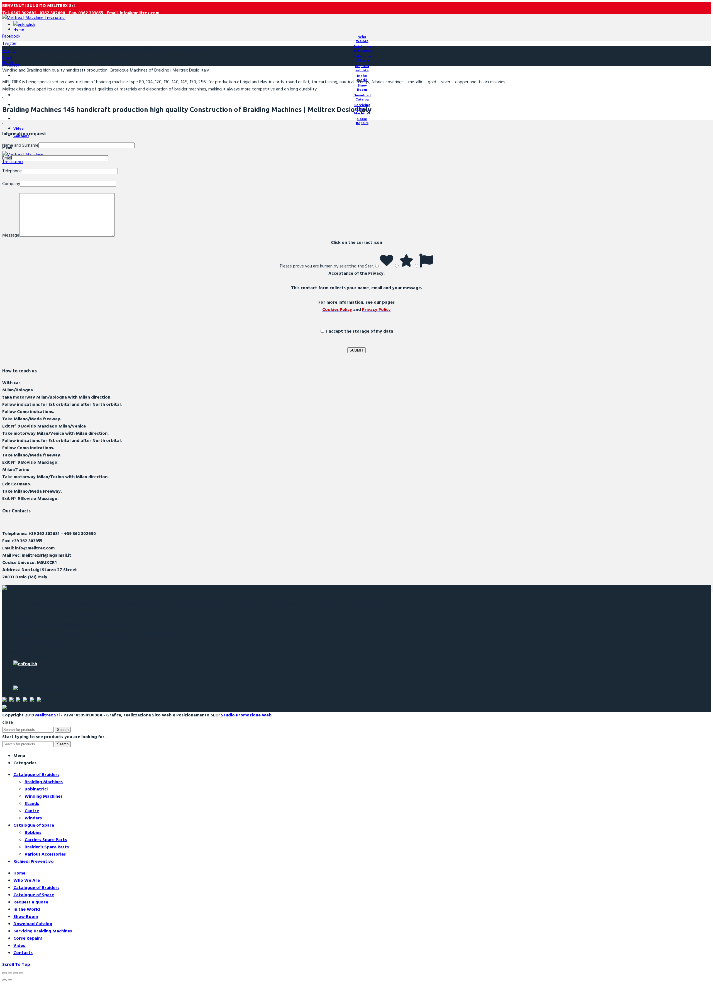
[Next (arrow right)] (10, 980)
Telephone (12, 171)
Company (11, 184)
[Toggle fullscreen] (15, 973)
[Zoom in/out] (21, 973)
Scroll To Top (16, 964)
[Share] (10, 973)
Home (7, 62)
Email (7, 158)
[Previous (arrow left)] (4, 980)
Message (10, 235)
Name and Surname (20, 145)
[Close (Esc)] (4, 973)
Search (63, 730)
